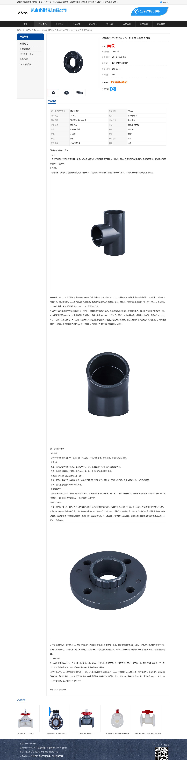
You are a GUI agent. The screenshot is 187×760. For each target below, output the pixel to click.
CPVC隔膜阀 (25, 64)
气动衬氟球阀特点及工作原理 (63, 734)
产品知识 (93, 24)
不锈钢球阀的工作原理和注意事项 (93, 734)
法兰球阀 (24, 59)
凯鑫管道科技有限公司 (46, 748)
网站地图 (59, 756)
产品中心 (42, 24)
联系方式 (161, 24)
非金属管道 (25, 49)
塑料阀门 (24, 44)
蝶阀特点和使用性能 (155, 734)
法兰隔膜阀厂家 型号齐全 (124, 734)
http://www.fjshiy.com (58, 690)
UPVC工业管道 (47, 30)
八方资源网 (33, 756)
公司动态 (76, 24)
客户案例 (127, 24)
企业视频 (59, 24)
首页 (26, 24)
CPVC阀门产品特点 (32, 734)
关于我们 (110, 24)
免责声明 (42, 756)
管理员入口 (50, 756)
